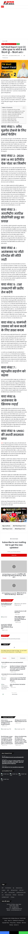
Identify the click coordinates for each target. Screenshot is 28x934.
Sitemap (11, 924)
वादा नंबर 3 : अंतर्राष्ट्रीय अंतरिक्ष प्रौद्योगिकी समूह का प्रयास (13, 112)
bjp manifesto (6, 525)
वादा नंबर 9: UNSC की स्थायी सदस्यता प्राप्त (11, 122)
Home (3, 41)
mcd (2, 894)
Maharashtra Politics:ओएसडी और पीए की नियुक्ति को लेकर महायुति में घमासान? (6, 722)
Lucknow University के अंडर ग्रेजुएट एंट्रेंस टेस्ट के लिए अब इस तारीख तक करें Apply (18, 679)
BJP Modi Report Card (19, 525)
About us (10, 920)
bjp (13, 887)
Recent (13, 658)
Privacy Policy (13, 922)
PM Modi (14, 894)
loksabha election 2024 (21, 892)
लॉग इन (14, 638)
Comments (22, 658)
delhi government (14, 890)
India (6, 892)
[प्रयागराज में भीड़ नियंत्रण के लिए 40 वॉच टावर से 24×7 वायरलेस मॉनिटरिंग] (5, 829)
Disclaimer (19, 922)
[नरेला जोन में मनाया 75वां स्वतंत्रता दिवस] (5, 687)
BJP (2, 443)
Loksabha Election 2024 (11, 44)
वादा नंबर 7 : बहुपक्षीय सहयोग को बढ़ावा (9, 119)
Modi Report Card (20, 528)
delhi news (21, 890)
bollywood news (19, 887)
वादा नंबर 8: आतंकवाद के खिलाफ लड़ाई (9, 120)
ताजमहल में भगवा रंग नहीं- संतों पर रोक (21, 612)
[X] (12, 912)
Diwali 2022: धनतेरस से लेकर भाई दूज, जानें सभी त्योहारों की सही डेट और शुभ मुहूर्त (7, 626)
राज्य (18, 44)
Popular (4, 658)
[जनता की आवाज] (8, 3)
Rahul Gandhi (20, 894)
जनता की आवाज (22, 918)
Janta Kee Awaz (11, 892)
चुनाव (6, 41)
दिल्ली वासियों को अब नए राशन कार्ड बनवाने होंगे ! (6, 604)
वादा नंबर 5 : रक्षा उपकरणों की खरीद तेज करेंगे (11, 115)
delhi (8, 890)
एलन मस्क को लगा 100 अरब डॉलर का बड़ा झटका (12, 674)
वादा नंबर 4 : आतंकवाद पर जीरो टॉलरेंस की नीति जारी (12, 114)
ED (2, 892)
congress (3, 890)
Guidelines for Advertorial (18, 920)
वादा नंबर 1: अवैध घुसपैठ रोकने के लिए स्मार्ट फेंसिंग (11, 109)
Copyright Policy (5, 922)
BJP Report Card (7, 528)
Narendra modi (8, 894)
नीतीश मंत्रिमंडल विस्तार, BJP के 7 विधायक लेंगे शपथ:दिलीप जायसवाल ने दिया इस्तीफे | (20, 618)
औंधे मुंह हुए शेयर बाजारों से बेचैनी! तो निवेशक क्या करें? (21, 720)
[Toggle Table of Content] (23, 108)
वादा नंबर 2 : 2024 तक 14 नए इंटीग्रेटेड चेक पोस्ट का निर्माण (14, 111)
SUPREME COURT (5, 897)
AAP (2, 887)
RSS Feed (24, 922)
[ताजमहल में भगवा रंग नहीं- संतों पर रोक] (21, 606)
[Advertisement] (14, 23)
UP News (12, 897)
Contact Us (16, 924)
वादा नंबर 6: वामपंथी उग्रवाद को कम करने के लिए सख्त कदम (13, 117)
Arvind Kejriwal (8, 887)
